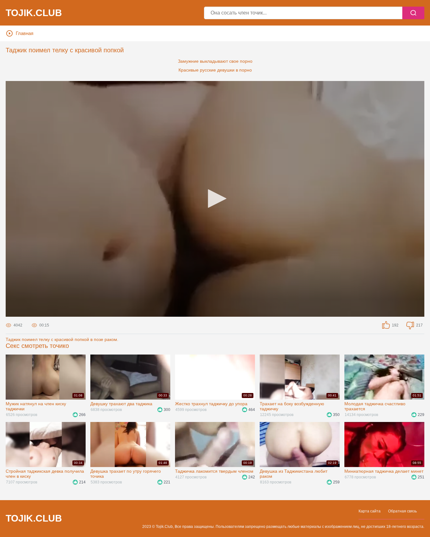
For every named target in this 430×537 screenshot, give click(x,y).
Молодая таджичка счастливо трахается (374, 406)
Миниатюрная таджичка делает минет (383, 471)
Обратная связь (402, 511)
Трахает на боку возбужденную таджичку (292, 406)
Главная (24, 33)
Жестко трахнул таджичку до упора (211, 403)
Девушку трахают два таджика (121, 403)
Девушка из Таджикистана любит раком (293, 474)
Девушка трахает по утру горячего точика (125, 474)
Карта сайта (370, 511)
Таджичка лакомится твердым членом (214, 471)
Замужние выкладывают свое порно (215, 61)
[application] (215, 199)
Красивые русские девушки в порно (215, 69)
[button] (215, 198)
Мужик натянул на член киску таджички (36, 406)
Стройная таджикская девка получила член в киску (45, 474)
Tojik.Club (34, 13)
